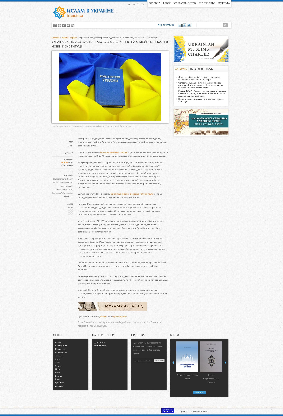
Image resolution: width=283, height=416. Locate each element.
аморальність (62, 190)
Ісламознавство (184, 3)
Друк (71, 142)
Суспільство (207, 3)
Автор (70, 204)
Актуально (59, 386)
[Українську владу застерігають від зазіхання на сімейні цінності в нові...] (110, 120)
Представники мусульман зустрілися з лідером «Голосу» (201, 100)
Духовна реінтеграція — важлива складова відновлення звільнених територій (199, 78)
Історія (57, 379)
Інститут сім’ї (66, 182)
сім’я (65, 175)
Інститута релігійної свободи (113, 152)
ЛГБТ (70, 190)
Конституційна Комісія (63, 179)
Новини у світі (60, 349)
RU (134, 4)
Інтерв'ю (58, 366)
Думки (57, 359)
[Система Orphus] (167, 412)
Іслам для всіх (99, 346)
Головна (154, 3)
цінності (64, 186)
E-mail (70, 146)
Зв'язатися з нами (199, 411)
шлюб (70, 175)
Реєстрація (169, 25)
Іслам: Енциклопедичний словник (211, 378)
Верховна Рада (58, 193)
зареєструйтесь (119, 316)
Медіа (57, 369)
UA (129, 4)
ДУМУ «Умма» (100, 342)
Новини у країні (69, 37)
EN (138, 4)
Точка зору (59, 356)
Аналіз (57, 362)
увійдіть (104, 316)
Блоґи (167, 3)
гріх (71, 186)
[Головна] (83, 12)
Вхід (160, 25)
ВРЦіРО (55, 182)
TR (143, 4)
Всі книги (199, 393)
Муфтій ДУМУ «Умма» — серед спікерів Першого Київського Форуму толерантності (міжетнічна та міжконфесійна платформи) (202, 93)
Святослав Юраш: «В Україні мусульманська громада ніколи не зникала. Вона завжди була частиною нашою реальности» (200, 85)
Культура (224, 3)
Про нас (184, 411)
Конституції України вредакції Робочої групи (132, 194)
